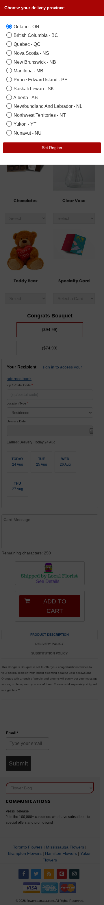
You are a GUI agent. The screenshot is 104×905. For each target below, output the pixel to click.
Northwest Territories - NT (39, 115)
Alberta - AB (25, 97)
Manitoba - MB (27, 70)
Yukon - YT (24, 124)
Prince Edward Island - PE (40, 79)
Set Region (52, 147)
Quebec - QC (26, 44)
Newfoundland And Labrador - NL (47, 106)
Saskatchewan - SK (33, 88)
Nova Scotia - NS (30, 53)
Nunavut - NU (27, 133)
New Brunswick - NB (34, 62)
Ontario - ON (25, 26)
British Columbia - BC (35, 35)
